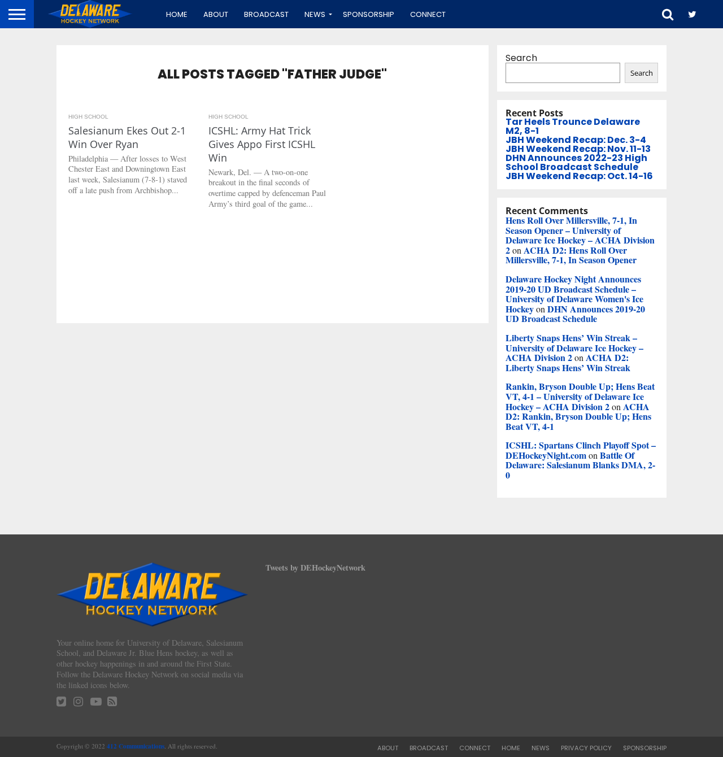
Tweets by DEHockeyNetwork (315, 567)
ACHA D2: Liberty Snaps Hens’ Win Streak (568, 362)
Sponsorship (368, 14)
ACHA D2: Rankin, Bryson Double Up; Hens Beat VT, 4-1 (578, 416)
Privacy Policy (586, 747)
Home (177, 14)
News (314, 14)
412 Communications (135, 746)
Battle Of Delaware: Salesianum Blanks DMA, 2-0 (580, 465)
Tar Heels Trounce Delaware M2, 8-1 (573, 126)
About (215, 14)
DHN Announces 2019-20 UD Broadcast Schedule (575, 313)
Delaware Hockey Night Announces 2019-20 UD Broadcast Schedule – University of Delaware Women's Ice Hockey (574, 293)
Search (521, 57)
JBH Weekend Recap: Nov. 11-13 (578, 148)
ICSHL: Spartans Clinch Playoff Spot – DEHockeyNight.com (581, 450)
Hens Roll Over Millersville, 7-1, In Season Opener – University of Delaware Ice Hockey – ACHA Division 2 (580, 235)
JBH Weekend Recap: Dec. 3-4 (576, 139)
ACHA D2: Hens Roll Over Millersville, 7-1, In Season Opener (571, 255)
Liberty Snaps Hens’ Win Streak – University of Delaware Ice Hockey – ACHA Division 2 (574, 347)
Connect (428, 14)
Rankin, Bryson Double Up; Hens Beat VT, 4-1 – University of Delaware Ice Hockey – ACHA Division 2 (580, 396)
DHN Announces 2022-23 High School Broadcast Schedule (576, 162)
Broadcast (266, 14)
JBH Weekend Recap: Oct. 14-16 (579, 175)
